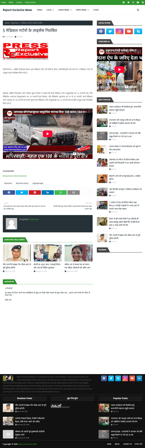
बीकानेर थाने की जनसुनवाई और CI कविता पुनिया (124, 178)
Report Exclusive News (17, 10)
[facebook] (123, 2)
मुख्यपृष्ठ (7, 23)
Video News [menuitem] (81, 10)
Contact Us (127, 444)
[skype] (142, 2)
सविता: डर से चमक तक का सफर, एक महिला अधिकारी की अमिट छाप (77, 266)
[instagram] (133, 2)
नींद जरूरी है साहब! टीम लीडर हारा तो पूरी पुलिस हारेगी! (17, 266)
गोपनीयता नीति (138, 444)
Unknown (9, 37)
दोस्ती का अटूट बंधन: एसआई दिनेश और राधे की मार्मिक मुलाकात (47, 266)
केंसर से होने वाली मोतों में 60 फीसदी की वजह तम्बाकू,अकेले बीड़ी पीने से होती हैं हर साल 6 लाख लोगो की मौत (124, 221)
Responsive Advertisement (15, 176)
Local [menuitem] (49, 10)
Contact (19, 2)
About (11, 2)
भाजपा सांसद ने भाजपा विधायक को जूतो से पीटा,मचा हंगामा (124, 148)
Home (3, 2)
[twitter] (128, 2)
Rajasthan (15, 23)
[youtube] (138, 2)
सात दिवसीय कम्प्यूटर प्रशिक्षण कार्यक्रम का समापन (125, 191)
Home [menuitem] (39, 10)
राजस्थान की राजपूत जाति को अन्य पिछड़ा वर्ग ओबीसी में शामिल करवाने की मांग (124, 122)
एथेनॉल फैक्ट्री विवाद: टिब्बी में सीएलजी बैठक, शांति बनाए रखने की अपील (29, 420)
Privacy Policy (30, 2)
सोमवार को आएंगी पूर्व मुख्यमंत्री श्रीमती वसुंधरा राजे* (29, 433)
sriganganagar (37, 183)
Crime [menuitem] (96, 10)
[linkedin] (139, 378)
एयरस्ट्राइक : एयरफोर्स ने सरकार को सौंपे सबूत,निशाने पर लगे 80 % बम (124, 135)
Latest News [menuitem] (63, 10)
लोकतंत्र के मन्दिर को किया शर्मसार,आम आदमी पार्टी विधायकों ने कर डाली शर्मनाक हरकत (124, 162)
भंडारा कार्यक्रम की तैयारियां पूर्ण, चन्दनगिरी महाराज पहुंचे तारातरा (125, 108)
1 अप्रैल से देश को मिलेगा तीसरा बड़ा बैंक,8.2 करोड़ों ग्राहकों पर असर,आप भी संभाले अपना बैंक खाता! (124, 205)
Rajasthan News (22, 183)
